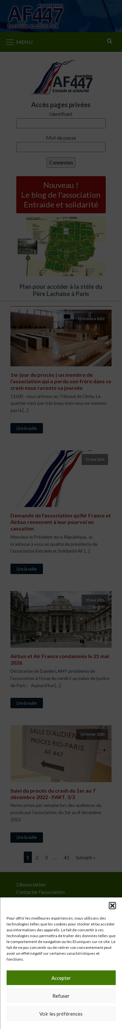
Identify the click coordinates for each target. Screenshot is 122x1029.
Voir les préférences (61, 1014)
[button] (112, 905)
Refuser (61, 996)
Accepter (61, 978)
